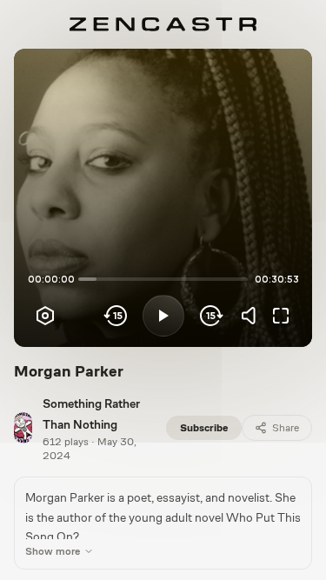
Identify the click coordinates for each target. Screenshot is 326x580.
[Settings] (45, 316)
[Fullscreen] (281, 316)
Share (285, 428)
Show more (52, 551)
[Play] (163, 316)
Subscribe (204, 428)
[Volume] (253, 316)
